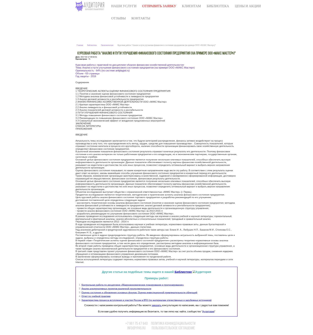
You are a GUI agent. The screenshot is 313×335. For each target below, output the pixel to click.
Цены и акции (248, 6)
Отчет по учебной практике (96, 296)
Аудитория (208, 311)
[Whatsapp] (221, 325)
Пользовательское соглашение (173, 328)
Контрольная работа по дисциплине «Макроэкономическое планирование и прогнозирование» (133, 284)
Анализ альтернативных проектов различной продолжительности (116, 288)
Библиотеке (183, 272)
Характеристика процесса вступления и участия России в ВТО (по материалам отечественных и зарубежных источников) (147, 300)
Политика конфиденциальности (173, 324)
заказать (157, 305)
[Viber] (227, 325)
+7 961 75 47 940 (136, 324)
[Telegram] (234, 325)
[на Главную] (90, 6)
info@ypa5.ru (136, 328)
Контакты (140, 18)
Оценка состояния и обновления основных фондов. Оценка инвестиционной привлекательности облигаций (139, 292)
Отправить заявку (159, 6)
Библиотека (218, 6)
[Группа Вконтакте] (214, 325)
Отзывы (118, 18)
